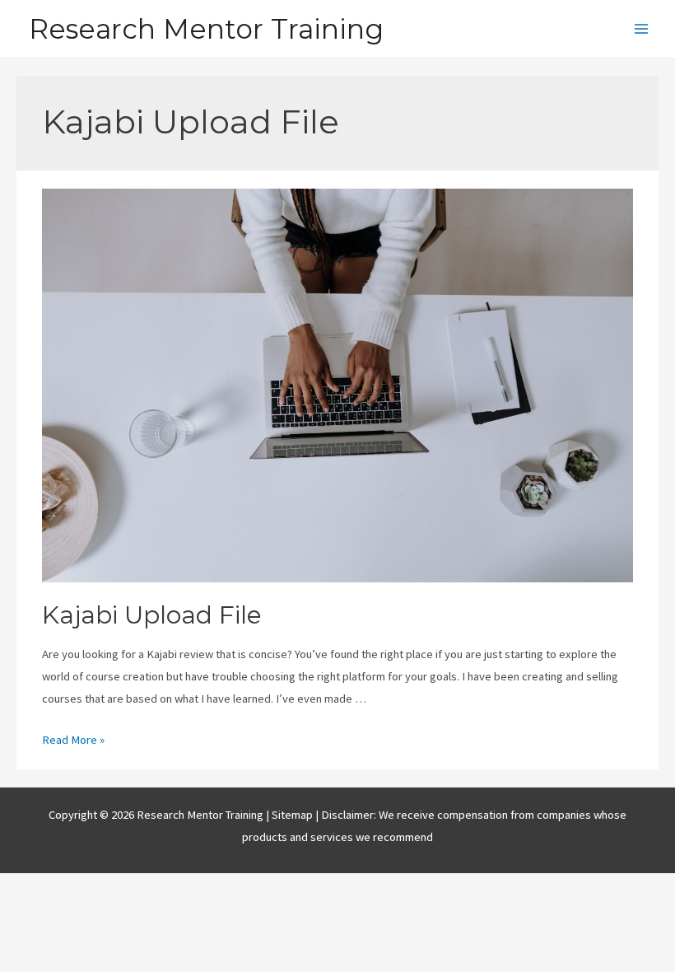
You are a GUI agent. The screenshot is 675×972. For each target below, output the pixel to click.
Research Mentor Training (206, 28)
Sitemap (293, 814)
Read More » (73, 739)
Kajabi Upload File (152, 615)
